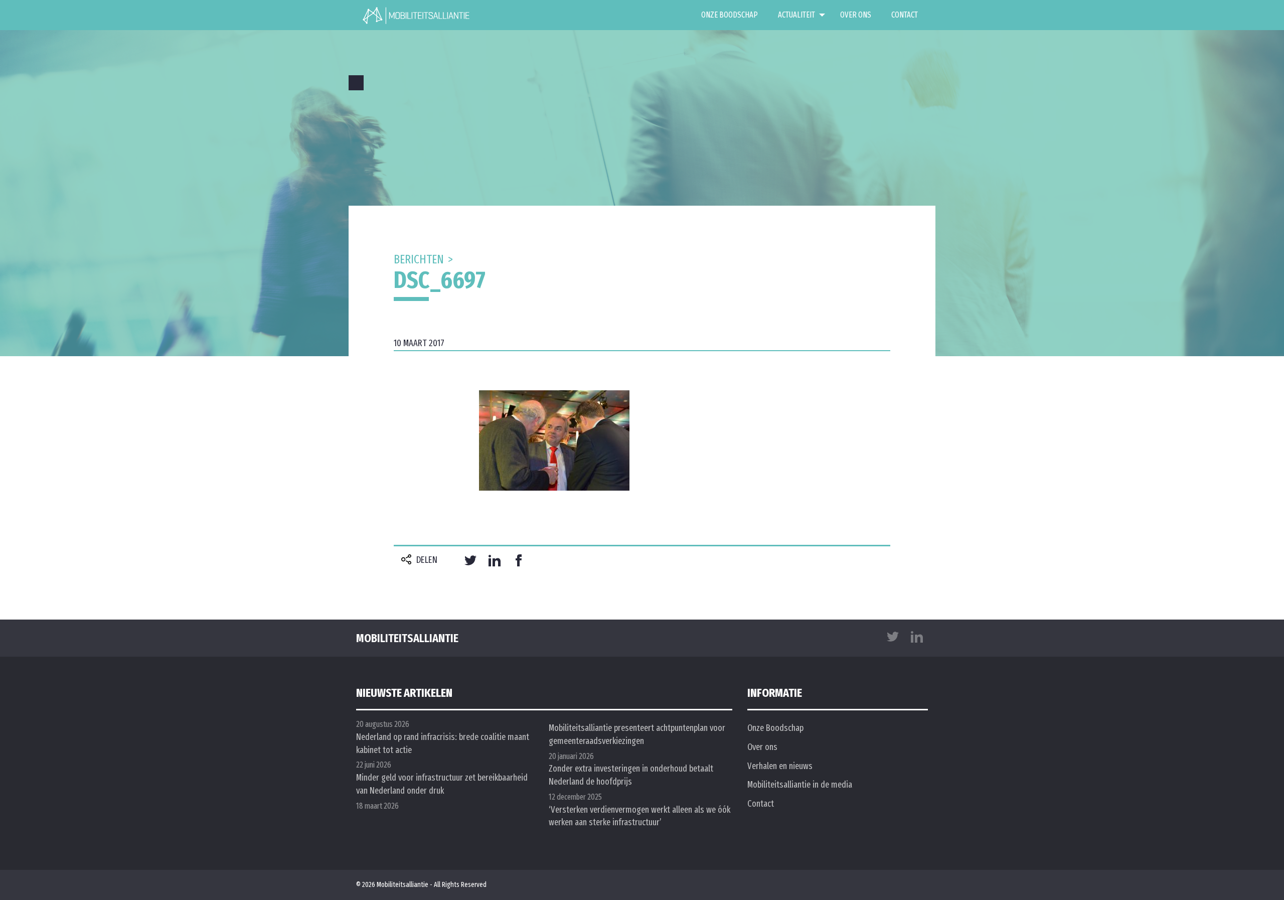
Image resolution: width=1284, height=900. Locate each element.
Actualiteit (796, 15)
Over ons (855, 15)
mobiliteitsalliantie (407, 638)
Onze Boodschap (729, 15)
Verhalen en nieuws (780, 766)
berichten (419, 259)
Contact (904, 15)
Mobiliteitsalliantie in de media (799, 784)
